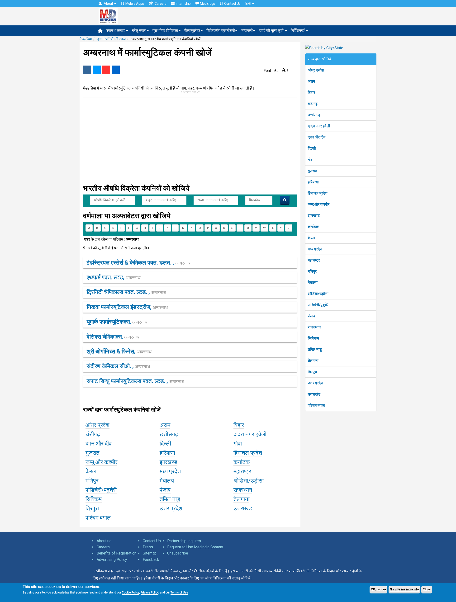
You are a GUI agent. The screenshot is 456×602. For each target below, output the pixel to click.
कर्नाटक (313, 226)
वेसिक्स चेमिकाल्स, (113, 336)
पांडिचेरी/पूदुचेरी (318, 305)
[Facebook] (87, 70)
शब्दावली (247, 30)
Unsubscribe (177, 553)
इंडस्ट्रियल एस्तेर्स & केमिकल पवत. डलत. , (138, 262)
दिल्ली (312, 148)
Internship (183, 3)
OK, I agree (378, 589)
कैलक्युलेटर (192, 30)
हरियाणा (313, 182)
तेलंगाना (313, 360)
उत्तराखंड (314, 394)
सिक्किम (313, 338)
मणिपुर (312, 271)
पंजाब (311, 316)
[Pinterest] (106, 70)
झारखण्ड (314, 215)
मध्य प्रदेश (315, 249)
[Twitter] (97, 70)
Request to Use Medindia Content (195, 547)
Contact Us (232, 3)
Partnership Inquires (184, 541)
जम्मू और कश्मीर (318, 204)
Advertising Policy (112, 559)
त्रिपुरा (312, 372)
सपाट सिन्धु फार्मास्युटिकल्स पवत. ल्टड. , (135, 381)
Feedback (151, 559)
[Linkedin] (116, 70)
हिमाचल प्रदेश (317, 193)
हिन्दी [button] (248, 3)
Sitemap (150, 553)
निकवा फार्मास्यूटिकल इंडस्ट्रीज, (127, 307)
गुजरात (312, 171)
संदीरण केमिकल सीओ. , (118, 366)
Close (427, 589)
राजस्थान (314, 327)
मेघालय (313, 282)
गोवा (311, 159)
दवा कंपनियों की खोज (111, 39)
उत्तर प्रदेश (315, 383)
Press (148, 547)
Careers (160, 3)
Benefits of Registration (116, 553)
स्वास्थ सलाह (116, 30)
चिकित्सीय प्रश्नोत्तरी (220, 30)
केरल (311, 238)
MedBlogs (207, 3)
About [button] (108, 3)
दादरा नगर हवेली (319, 126)
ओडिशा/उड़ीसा (318, 293)
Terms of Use (179, 592)
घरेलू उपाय (139, 30)
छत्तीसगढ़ (314, 115)
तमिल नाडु (315, 349)
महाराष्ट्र (314, 260)
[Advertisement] (187, 133)
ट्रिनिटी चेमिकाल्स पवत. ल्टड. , (126, 292)
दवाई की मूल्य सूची (272, 30)
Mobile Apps (134, 3)
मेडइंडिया (86, 39)
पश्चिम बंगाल (316, 405)
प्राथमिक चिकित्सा (165, 30)
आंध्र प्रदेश (316, 70)
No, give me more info (404, 589)
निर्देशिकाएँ (298, 30)
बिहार (311, 92)
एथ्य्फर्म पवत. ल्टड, (114, 277)
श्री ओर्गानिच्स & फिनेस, (119, 351)
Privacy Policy (149, 592)
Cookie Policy (130, 592)
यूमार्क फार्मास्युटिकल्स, (117, 321)
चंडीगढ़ (313, 103)
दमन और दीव (316, 137)
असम (311, 81)
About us (104, 541)
